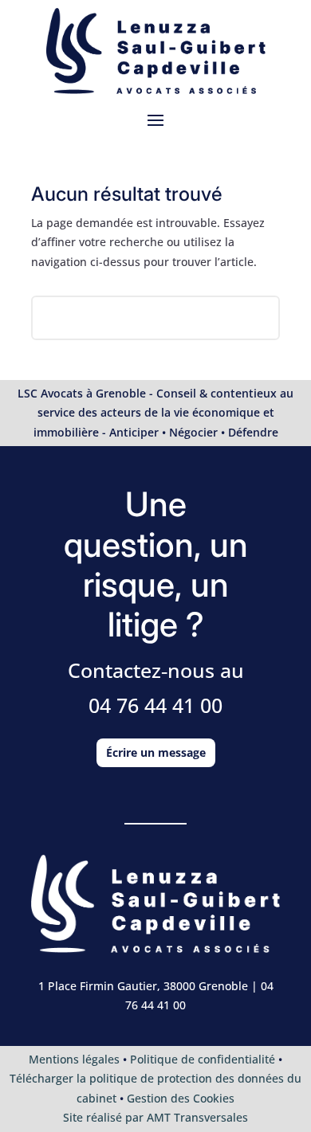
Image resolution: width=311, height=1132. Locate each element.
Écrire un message (156, 752)
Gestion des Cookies (180, 1098)
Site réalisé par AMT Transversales (155, 1117)
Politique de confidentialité (202, 1059)
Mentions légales (74, 1059)
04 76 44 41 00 (155, 705)
